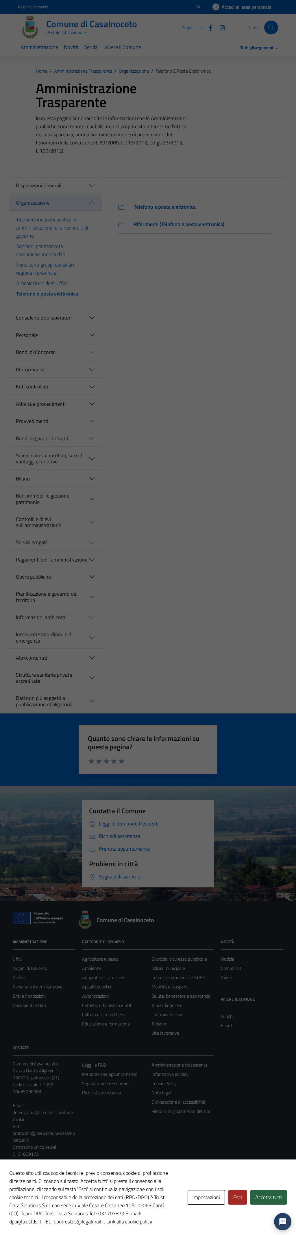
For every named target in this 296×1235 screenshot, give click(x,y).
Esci (237, 1197)
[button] (282, 1221)
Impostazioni (206, 1197)
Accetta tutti (268, 1197)
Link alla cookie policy (129, 1221)
